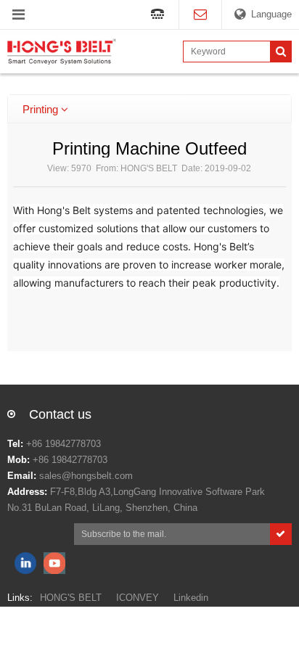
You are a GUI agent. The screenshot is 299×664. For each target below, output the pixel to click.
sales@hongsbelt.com (86, 475)
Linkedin (190, 597)
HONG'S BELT (71, 597)
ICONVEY (137, 597)
